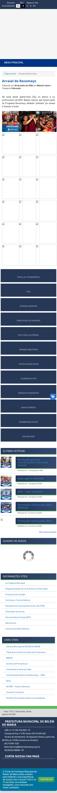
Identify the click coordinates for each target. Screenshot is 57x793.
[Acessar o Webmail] (48, 712)
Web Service (10, 623)
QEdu (8, 681)
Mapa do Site (32, 3)
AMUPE (9, 658)
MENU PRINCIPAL (14, 62)
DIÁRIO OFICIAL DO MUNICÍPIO (28, 321)
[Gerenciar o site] (53, 712)
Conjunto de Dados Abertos (17, 629)
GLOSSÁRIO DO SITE (28, 379)
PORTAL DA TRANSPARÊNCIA (28, 277)
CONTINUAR (46, 779)
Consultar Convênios (15, 692)
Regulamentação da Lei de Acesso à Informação (26, 589)
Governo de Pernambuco (17, 664)
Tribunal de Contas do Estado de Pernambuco (26, 652)
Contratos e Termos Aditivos (17, 600)
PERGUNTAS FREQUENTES (28, 393)
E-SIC (28, 292)
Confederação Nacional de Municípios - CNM (25, 675)
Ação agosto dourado (31, 478)
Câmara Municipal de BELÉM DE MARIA (23, 646)
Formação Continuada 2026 (34, 520)
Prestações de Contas (15, 612)
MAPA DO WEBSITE (28, 408)
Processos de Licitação (15, 594)
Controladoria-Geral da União (18, 669)
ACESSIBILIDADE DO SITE (28, 422)
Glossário (10, 3)
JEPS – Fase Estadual (30, 491)
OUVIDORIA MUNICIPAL (28, 306)
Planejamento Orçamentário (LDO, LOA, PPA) (25, 606)
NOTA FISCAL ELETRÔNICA (28, 335)
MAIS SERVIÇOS (28, 437)
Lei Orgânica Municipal (15, 583)
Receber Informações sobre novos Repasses (25, 698)
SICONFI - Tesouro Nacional (18, 686)
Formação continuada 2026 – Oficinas (35, 506)
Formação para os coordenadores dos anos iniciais (33, 462)
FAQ (22, 3)
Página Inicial (10, 74)
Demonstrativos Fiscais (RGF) (18, 617)
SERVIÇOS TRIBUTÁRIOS (28, 350)
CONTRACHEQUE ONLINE (28, 364)
